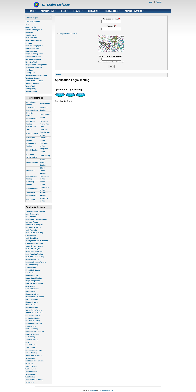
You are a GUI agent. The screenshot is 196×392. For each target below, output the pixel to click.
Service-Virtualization (33, 67)
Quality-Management (33, 59)
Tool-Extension (31, 91)
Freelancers (109, 11)
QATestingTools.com (56, 4)
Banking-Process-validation (36, 219)
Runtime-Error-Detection (34, 331)
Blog (61, 11)
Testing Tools (45, 11)
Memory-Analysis (32, 294)
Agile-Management (32, 22)
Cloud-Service (30, 35)
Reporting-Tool (31, 62)
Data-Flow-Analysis (32, 249)
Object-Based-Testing (33, 310)
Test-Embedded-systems (35, 361)
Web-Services (30, 374)
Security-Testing (31, 339)
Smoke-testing (31, 189)
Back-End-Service (32, 214)
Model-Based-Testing (42, 162)
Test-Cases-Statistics (33, 356)
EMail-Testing (30, 267)
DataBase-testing (32, 259)
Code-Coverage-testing (34, 233)
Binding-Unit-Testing (33, 227)
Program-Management (34, 54)
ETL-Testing (29, 273)
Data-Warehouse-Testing (34, 257)
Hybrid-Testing (31, 150)
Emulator (28, 43)
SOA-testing (30, 348)
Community (91, 11)
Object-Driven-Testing (43, 170)
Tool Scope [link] (32, 17)
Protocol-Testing (31, 329)
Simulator (29, 70)
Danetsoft (93, 390)
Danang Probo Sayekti (106, 390)
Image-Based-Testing (33, 278)
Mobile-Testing (30, 305)
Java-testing (30, 286)
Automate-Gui (30, 27)
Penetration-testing (32, 321)
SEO (27, 342)
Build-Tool (29, 32)
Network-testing (31, 307)
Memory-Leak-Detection (34, 297)
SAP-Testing (30, 337)
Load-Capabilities (32, 289)
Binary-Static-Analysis (34, 225)
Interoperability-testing (34, 283)
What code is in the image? (111, 56)
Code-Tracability (31, 238)
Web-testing (30, 377)
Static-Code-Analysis (33, 350)
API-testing (29, 382)
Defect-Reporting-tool (33, 40)
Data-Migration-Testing (34, 254)
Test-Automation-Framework (36, 75)
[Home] (36, 7)
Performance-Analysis (34, 323)
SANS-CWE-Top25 (32, 334)
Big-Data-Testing (31, 222)
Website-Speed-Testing (34, 380)
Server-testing (30, 345)
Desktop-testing (31, 265)
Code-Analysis (31, 230)
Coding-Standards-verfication (36, 241)
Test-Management (32, 83)
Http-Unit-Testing (31, 275)
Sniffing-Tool (30, 73)
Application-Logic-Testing (35, 211)
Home (29, 11)
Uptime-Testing (31, 366)
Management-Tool (32, 49)
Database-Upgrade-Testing (35, 262)
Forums (74, 11)
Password (111, 26)
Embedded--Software (33, 270)
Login (151, 2)
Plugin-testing (30, 326)
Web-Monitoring (31, 372)
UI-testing (29, 364)
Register (159, 2)
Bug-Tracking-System (33, 30)
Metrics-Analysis (31, 302)
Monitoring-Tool (31, 51)
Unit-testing (30, 200)
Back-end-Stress (31, 217)
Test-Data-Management (34, 81)
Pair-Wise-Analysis (32, 315)
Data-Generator (31, 38)
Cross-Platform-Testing (34, 243)
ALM (27, 24)
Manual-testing (32, 162)
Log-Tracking (30, 291)
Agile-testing (45, 103)
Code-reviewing (32, 133)
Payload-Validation (32, 318)
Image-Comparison (32, 281)
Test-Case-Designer (33, 78)
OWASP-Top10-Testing (33, 313)
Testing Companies (131, 11)
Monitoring (30, 171)
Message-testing (31, 299)
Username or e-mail (111, 19)
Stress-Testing (31, 353)
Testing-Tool (30, 86)
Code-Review (30, 235)
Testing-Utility (30, 89)
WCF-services (30, 369)
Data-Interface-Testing (33, 251)
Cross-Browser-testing (34, 246)
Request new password (68, 34)
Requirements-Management (36, 65)
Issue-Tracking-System (34, 46)
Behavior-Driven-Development (31, 115)
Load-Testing (45, 156)
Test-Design (30, 358)
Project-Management (33, 57)
